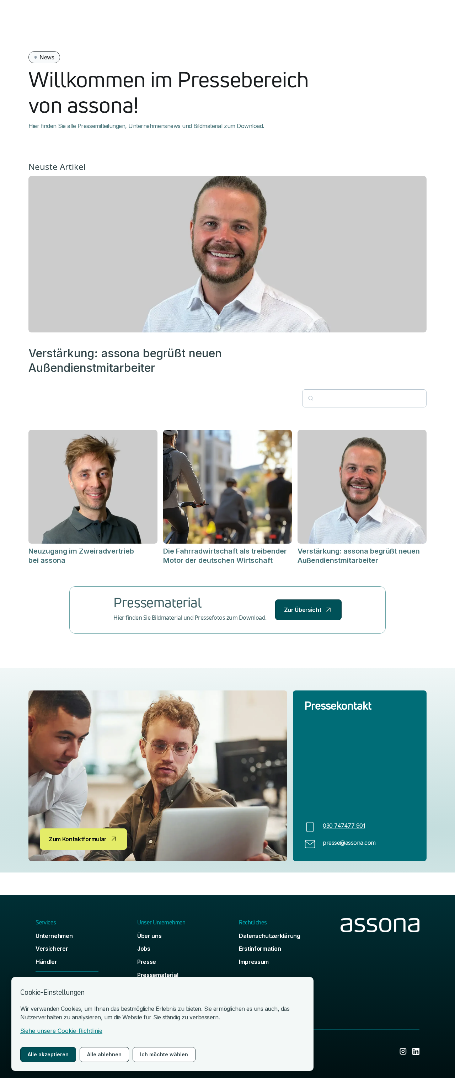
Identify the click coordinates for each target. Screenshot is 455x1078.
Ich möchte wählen (164, 1054)
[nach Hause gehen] (380, 964)
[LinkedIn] (415, 1051)
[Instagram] (403, 1051)
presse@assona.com (349, 842)
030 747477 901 (344, 825)
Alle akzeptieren (48, 1054)
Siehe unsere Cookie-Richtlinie (61, 1030)
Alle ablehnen (104, 1054)
